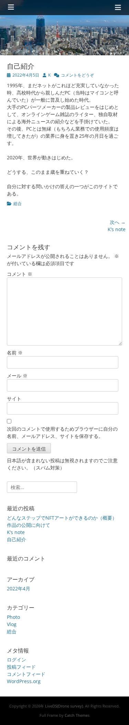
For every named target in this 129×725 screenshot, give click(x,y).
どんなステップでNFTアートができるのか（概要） (62, 517)
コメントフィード (26, 674)
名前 (15, 352)
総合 (17, 203)
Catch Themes (77, 715)
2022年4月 (18, 588)
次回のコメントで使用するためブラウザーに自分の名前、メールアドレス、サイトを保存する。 (62, 432)
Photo (13, 617)
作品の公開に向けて (28, 525)
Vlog (12, 624)
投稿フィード (21, 667)
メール (17, 375)
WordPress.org (24, 681)
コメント (19, 274)
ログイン (16, 659)
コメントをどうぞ (77, 75)
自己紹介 (16, 539)
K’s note (16, 532)
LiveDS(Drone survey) (64, 706)
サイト (14, 398)
